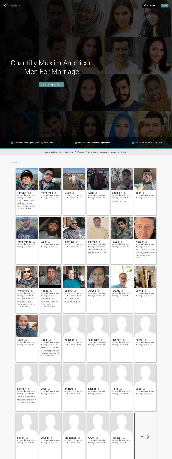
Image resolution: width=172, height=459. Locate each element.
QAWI (91, 437)
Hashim (116, 339)
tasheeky (93, 339)
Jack (138, 388)
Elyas (67, 192)
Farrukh (21, 192)
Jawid (139, 290)
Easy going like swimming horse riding (98, 249)
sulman (92, 241)
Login (165, 5)
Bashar (68, 290)
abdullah (117, 192)
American (92, 152)
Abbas (44, 290)
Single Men (69, 152)
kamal (139, 339)
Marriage (80, 152)
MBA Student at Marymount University (26, 298)
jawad (115, 241)
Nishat (92, 388)
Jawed (92, 290)
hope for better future (47, 298)
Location (103, 152)
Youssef (69, 339)
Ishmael (69, 241)
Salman (21, 388)
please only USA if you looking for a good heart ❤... (50, 347)
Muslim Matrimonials (53, 152)
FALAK (116, 290)
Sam (91, 192)
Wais (43, 241)
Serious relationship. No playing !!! (145, 249)
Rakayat (116, 437)
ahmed (68, 388)
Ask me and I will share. (120, 201)
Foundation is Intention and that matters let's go (26, 396)
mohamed (47, 192)
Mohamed (23, 290)
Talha (115, 388)
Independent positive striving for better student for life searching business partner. (26, 400)
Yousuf (45, 437)
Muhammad (24, 241)
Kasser (140, 241)
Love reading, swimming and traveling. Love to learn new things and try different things (145, 254)
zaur (138, 192)
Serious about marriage (72, 298)
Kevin (20, 339)
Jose (43, 388)
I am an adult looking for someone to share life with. (73, 302)
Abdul (44, 339)
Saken (20, 437)
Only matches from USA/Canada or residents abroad (26, 200)
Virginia (114, 152)
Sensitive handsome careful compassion (97, 253)
